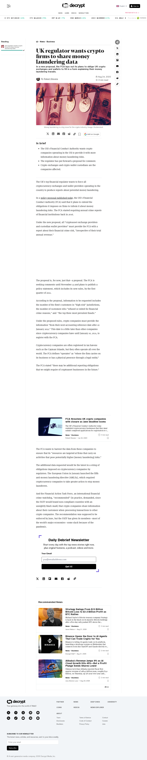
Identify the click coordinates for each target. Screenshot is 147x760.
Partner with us (131, 13)
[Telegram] (38, 718)
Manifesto (60, 724)
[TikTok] (15, 718)
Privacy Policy (84, 724)
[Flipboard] (30, 718)
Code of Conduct (85, 721)
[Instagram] (15, 712)
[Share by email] (58, 133)
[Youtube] (23, 718)
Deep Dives (95, 702)
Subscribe (13, 748)
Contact (105, 718)
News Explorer (97, 707)
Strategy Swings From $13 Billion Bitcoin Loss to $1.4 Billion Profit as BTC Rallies (85, 612)
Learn (67, 13)
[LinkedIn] (30, 712)
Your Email (47, 553)
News (60, 13)
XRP (53, 18)
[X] (8, 712)
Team (58, 718)
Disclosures (61, 721)
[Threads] (23, 712)
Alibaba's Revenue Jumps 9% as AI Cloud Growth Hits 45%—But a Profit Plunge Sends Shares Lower (86, 663)
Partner (60, 702)
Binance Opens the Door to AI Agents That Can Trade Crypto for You (86, 637)
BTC (8, 18)
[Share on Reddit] (69, 133)
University (112, 702)
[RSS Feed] (8, 718)
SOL (116, 18)
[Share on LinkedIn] (53, 133)
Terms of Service (85, 718)
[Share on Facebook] (64, 133)
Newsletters (84, 13)
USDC (93, 18)
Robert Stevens (51, 79)
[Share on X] (47, 133)
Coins (59, 707)
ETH (31, 18)
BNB (72, 18)
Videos (73, 13)
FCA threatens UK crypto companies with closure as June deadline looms (85, 420)
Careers (105, 721)
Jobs (103, 724)
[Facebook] (38, 712)
